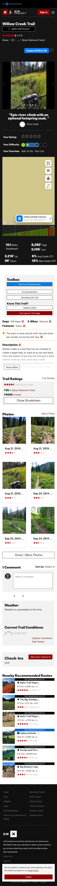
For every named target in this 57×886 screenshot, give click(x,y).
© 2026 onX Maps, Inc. (20, 882)
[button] (5, 85)
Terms (35, 882)
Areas (5, 40)
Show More (12, 367)
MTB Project (35, 796)
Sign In (44, 12)
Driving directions (29, 292)
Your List (39, 151)
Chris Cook (32, 124)
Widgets (7, 801)
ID (13, 40)
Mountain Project (37, 792)
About (6, 792)
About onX (8, 856)
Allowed (43, 321)
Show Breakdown (29, 400)
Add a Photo (48, 413)
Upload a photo (29, 307)
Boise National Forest (33, 40)
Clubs (5, 806)
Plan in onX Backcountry (30, 284)
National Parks (36, 815)
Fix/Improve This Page (29, 313)
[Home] (15, 12)
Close (28, 876)
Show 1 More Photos (28, 555)
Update (42, 638)
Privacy (43, 882)
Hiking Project (35, 801)
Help (5, 796)
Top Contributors (10, 810)
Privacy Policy (33, 871)
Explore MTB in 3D (36, 50)
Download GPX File (29, 297)
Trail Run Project (36, 806)
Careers (7, 861)
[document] (28, 872)
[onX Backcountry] (12, 4)
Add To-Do (27, 151)
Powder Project (36, 810)
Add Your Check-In (40, 656)
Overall (17, 394)
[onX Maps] (10, 836)
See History (38, 641)
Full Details (48, 378)
